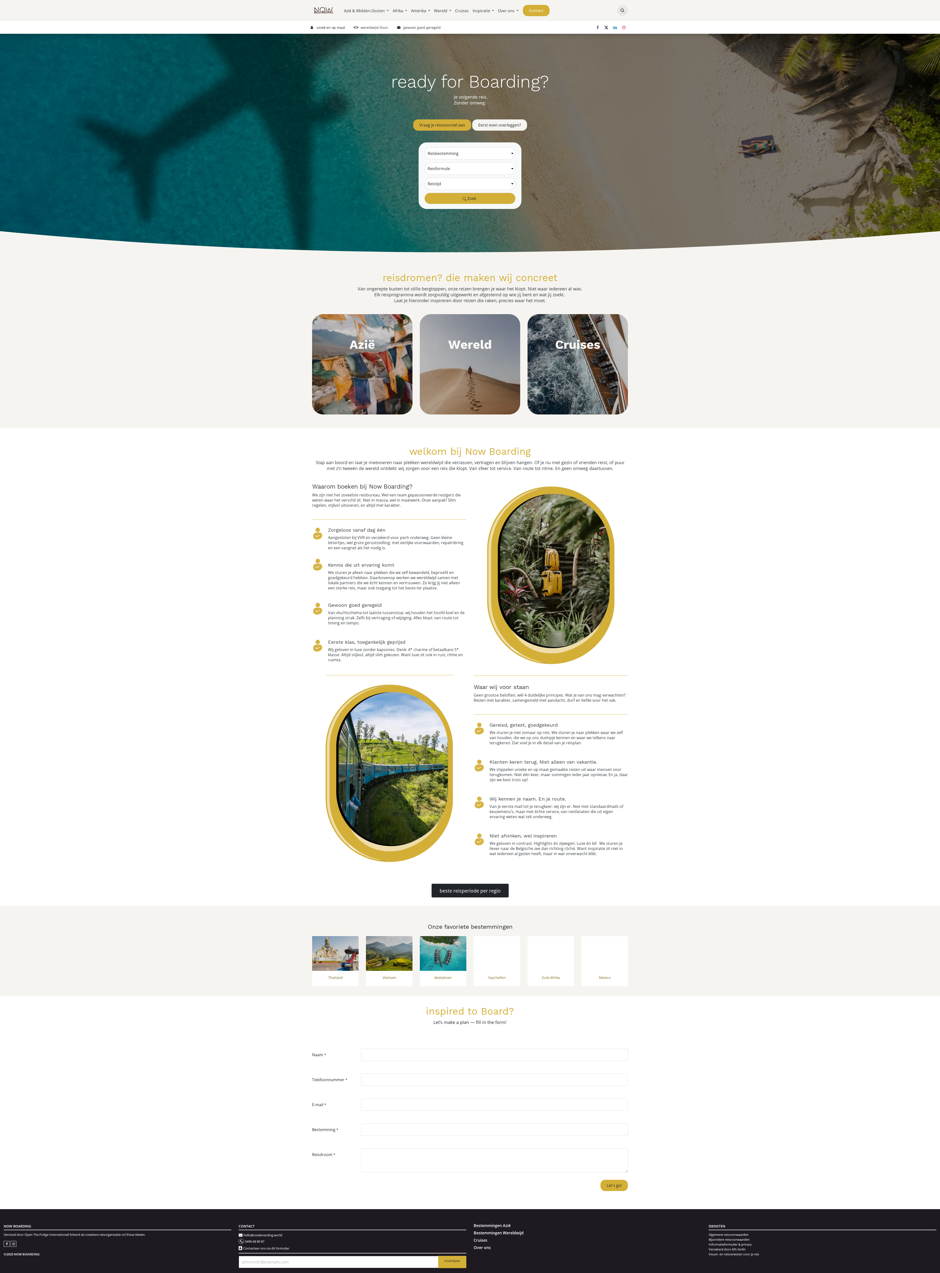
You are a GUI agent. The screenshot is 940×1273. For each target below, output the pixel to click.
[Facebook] (597, 27)
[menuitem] (366, 10)
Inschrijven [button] (452, 1261)
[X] (606, 27)
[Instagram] (624, 27)
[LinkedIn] (615, 27)
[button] (622, 10)
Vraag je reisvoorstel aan (442, 124)
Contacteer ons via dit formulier (266, 1248)
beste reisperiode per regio (470, 890)
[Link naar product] (335, 953)
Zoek (471, 198)
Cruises (480, 1240)
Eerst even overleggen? (499, 124)
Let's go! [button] (614, 1185)
